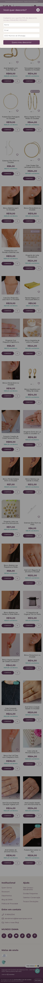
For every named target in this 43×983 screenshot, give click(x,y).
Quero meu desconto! (21, 42)
